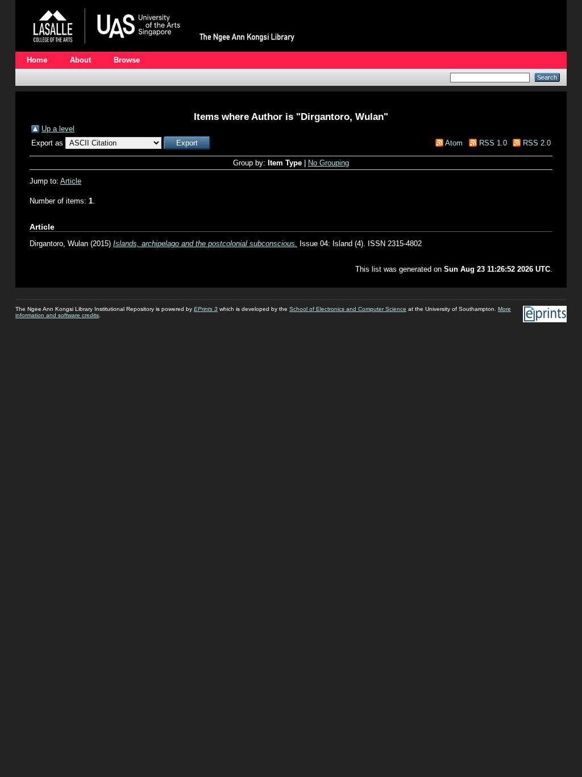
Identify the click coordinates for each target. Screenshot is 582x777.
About (80, 60)
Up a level (57, 128)
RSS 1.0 (493, 143)
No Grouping (328, 163)
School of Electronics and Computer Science (347, 309)
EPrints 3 (206, 309)
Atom (454, 143)
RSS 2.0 (537, 143)
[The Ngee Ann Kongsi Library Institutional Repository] (166, 49)
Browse (127, 60)
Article (70, 181)
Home (37, 60)
